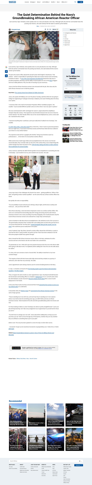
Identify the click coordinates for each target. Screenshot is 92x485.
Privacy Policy (70, 97)
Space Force (55, 475)
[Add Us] (6, 67)
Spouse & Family (66, 480)
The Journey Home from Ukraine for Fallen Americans (29, 92)
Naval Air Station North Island (37, 278)
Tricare (43, 472)
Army (53, 466)
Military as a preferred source (45, 348)
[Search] (75, 2)
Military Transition (66, 470)
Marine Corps (24, 290)
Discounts (44, 475)
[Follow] (6, 71)
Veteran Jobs (65, 468)
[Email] (50, 29)
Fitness (64, 477)
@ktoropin (11, 328)
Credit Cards (22, 466)
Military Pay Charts (23, 472)
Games (64, 473)
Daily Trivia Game (66, 479)
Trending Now (66, 124)
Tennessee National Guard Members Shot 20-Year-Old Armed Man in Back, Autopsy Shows (76, 140)
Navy (38, 26)
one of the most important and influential (32, 78)
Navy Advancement (34, 470)
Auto (64, 475)
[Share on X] (48, 29)
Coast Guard (55, 473)
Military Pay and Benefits (46, 466)
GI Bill (43, 468)
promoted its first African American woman (42, 290)
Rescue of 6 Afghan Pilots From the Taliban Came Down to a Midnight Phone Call (76, 134)
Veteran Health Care (45, 470)
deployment (39, 276)
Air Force (54, 470)
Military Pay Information (24, 470)
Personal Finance (23, 468)
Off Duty (65, 472)
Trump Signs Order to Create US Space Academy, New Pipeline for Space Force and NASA (76, 129)
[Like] (6, 75)
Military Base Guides (67, 466)
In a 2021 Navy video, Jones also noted (19, 126)
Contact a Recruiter (34, 466)
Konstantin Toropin (16, 29)
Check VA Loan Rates (13, 468)
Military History (66, 482)
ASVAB (32, 468)
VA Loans (11, 466)
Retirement (44, 473)
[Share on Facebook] (45, 29)
